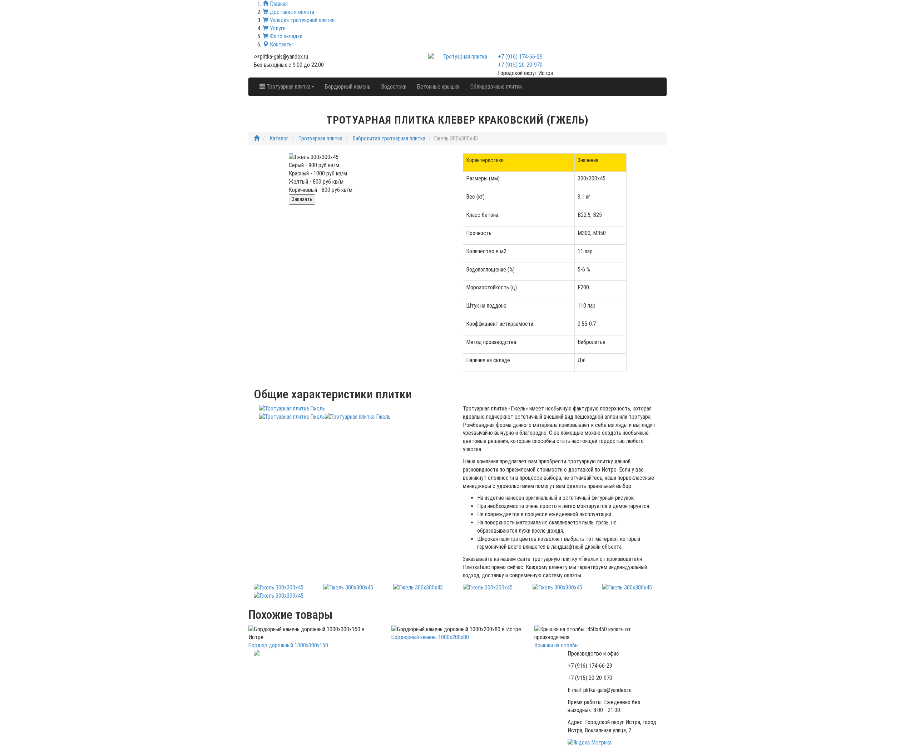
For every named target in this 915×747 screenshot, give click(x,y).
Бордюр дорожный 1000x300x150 (288, 645)
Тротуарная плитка (320, 138)
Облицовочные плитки (496, 86)
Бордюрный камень (347, 86)
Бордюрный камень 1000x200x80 (430, 637)
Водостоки (393, 86)
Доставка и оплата (291, 12)
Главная (278, 3)
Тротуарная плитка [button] (288, 86)
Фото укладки (285, 36)
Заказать (302, 199)
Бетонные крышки (438, 86)
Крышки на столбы (556, 645)
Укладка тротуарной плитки (301, 20)
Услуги (277, 28)
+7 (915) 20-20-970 (520, 64)
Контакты (280, 44)
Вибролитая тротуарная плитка (388, 138)
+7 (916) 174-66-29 (520, 56)
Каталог (278, 138)
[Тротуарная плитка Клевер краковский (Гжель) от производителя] (278, 587)
